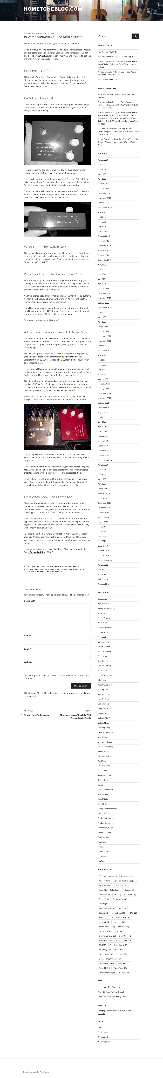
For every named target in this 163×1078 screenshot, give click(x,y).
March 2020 (103, 489)
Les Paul (104, 922)
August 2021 (103, 412)
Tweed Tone (103, 847)
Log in (100, 1027)
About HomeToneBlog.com (109, 987)
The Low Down (104, 823)
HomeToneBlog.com (53, 9)
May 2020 (102, 479)
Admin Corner (103, 604)
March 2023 (103, 327)
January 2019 (103, 555)
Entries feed (102, 1032)
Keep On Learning (105, 685)
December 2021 (104, 393)
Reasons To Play (104, 775)
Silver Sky (105, 950)
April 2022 (102, 374)
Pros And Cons (104, 766)
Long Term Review (105, 708)
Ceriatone (105, 894)
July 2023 (102, 312)
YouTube (101, 861)
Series (100, 785)
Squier (118, 950)
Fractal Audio (120, 899)
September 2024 (105, 260)
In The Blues (118, 913)
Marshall (123, 927)
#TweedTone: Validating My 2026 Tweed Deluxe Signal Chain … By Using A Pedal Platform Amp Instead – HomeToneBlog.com (117, 115)
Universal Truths (104, 851)
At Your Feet (34, 566)
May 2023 (102, 317)
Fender (64, 570)
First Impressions (105, 651)
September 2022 (105, 350)
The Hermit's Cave (105, 818)
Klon (71, 570)
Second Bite (103, 780)
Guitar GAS (102, 670)
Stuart (52, 33)
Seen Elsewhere (118, 945)
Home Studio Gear (105, 675)
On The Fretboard (105, 742)
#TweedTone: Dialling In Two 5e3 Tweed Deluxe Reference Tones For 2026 (118, 121)
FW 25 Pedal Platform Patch (112, 908)
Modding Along (104, 728)
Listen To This (103, 704)
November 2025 (104, 198)
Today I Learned (104, 832)
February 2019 (104, 551)
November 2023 (104, 298)
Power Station (123, 940)
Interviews (102, 680)
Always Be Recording (106, 608)
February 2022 (104, 384)
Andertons (127, 876)
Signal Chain (103, 799)
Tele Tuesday (103, 813)
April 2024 (102, 284)
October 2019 (103, 512)
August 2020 (103, 465)
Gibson (103, 913)
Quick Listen (103, 770)
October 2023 (103, 303)
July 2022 (101, 360)
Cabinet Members (105, 627)
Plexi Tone (102, 761)
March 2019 (103, 546)
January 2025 (103, 241)
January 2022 (103, 389)
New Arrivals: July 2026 (107, 52)
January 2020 (103, 498)
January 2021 (103, 441)
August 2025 (103, 212)
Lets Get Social (104, 699)
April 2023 (102, 322)
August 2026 (103, 160)
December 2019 (104, 503)
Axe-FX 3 (104, 881)
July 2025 (102, 217)
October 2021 (103, 403)
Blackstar (33, 570)
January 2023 (103, 331)
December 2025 (104, 193)
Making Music (103, 723)
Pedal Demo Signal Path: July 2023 (112, 997)
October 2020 (103, 455)
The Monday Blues (105, 828)
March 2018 (103, 579)
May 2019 (102, 536)
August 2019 (103, 522)
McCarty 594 (106, 931)
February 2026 (104, 184)
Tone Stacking (103, 837)
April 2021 (102, 427)
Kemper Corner (104, 694)
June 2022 (102, 365)
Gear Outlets (103, 661)
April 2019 (102, 541)
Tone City (104, 968)
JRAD (133, 913)
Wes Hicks (124, 1011)
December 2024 (104, 246)
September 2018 (105, 560)
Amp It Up (102, 613)
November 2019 (104, 508)
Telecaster (124, 963)
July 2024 (102, 269)
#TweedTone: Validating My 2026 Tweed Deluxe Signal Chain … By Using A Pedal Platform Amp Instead (117, 64)
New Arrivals (103, 737)
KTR (77, 570)
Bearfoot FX (105, 885)
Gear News (102, 656)
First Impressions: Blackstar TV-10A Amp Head (117, 56)
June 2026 (102, 169)
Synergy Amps (106, 963)
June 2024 (102, 274)
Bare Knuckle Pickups (124, 881)
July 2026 (102, 165)
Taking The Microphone (107, 809)
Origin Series (126, 936)
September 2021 (104, 408)
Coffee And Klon (50, 566)
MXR (120, 931)
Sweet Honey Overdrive (110, 959)
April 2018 (102, 574)
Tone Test (102, 842)
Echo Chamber (104, 646)
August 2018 (103, 565)
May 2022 (102, 369)
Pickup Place (103, 751)
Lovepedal (119, 922)
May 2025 (102, 226)
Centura (129, 890)
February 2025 (104, 236)
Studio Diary (102, 804)
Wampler (124, 972)
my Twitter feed (71, 43)
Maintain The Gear (105, 718)
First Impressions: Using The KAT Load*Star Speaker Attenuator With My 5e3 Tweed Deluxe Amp (118, 131)
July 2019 (101, 527)
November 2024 (104, 250)
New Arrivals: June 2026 (108, 79)
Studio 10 (57, 572)
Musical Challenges (105, 732)
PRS (49, 572)
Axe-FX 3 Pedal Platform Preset (111, 992)
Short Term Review (105, 789)
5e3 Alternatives (104, 599)
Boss (103, 890)
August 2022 (103, 355)
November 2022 (104, 341)
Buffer (43, 570)
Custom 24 (53, 570)
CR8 (117, 894)
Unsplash (101, 1013)
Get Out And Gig (104, 666)
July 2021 (101, 417)
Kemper (104, 917)
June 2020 (102, 474)
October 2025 (103, 203)
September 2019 (105, 517)
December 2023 (104, 293)
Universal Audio (107, 972)
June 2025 (102, 222)
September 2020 (105, 460)
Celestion (115, 890)
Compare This (103, 642)
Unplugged (102, 856)
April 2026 (102, 179)
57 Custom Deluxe (108, 876)
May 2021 (102, 422)
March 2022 (103, 379)
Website (28, 662)
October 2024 (103, 255)
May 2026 (102, 174)
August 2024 (103, 265)
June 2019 (102, 531)
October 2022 (103, 346)
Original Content (107, 936)
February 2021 (103, 436)
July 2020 (102, 469)
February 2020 (104, 493)
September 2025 (105, 207)
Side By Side (103, 794)
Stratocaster (106, 954)
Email (27, 649)
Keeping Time (103, 689)
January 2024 (103, 288)
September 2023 (105, 307)
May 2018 (102, 570)
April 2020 (102, 484)
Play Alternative (104, 756)
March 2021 (103, 431)
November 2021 (104, 398)
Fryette (103, 904)
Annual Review (104, 618)
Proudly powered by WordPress (36, 1072)
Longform (102, 713)
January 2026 (103, 188)
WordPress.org (104, 1042)
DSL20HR (130, 894)
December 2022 (104, 336)
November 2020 (104, 450)
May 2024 (102, 279)
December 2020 (104, 446)
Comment (29, 601)
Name (27, 635)
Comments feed (104, 1037)
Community (102, 637)
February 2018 (104, 584)
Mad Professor (107, 927)
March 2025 (103, 231)
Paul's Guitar (106, 940)
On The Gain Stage (69, 566)
